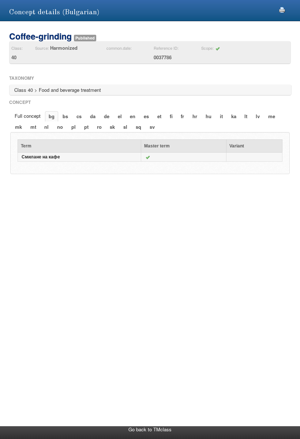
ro (99, 126)
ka (233, 116)
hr (194, 116)
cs (79, 116)
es (146, 116)
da (92, 116)
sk (112, 126)
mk (18, 126)
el (120, 116)
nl (46, 126)
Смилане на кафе (41, 157)
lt (245, 116)
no (60, 126)
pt (86, 126)
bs (65, 116)
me (271, 116)
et (159, 116)
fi (171, 116)
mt (33, 126)
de (106, 116)
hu (208, 116)
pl (73, 126)
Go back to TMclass (150, 429)
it (221, 116)
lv (258, 116)
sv (152, 126)
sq (138, 126)
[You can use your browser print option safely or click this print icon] (282, 8)
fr (182, 116)
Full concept (28, 115)
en (132, 116)
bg (52, 116)
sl (125, 126)
